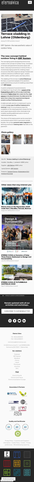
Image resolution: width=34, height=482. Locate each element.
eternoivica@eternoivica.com (17, 342)
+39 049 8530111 (18, 339)
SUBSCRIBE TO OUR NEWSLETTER (17, 311)
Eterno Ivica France (17, 377)
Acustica (17, 366)
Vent (17, 368)
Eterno (17, 360)
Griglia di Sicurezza (7, 173)
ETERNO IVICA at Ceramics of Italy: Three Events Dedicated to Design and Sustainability (16, 257)
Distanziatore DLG (23, 171)
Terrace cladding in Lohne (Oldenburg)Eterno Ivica (10, 2)
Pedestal (17, 354)
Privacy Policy (9, 440)
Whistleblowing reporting (21, 444)
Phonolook (17, 364)
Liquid (17, 362)
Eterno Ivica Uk (17, 375)
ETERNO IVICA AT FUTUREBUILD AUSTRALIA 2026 (14, 283)
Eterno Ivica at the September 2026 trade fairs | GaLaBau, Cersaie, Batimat (16, 207)
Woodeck (17, 358)
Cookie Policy (16, 442)
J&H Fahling (10, 165)
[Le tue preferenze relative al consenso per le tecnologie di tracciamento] (8, 479)
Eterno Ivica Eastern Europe (17, 379)
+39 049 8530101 (18, 337)
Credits (23, 442)
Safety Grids (12, 94)
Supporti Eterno (12, 171)
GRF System (24, 58)
